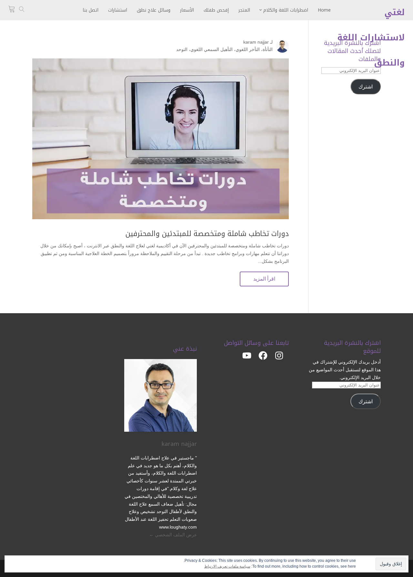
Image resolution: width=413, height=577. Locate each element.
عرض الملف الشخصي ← (173, 534)
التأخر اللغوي (248, 49)
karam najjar (256, 42)
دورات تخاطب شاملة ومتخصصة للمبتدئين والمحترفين (207, 234)
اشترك (365, 86)
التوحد (181, 49)
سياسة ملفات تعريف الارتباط (227, 566)
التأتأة (268, 49)
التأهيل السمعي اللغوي (211, 49)
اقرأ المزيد (264, 279)
